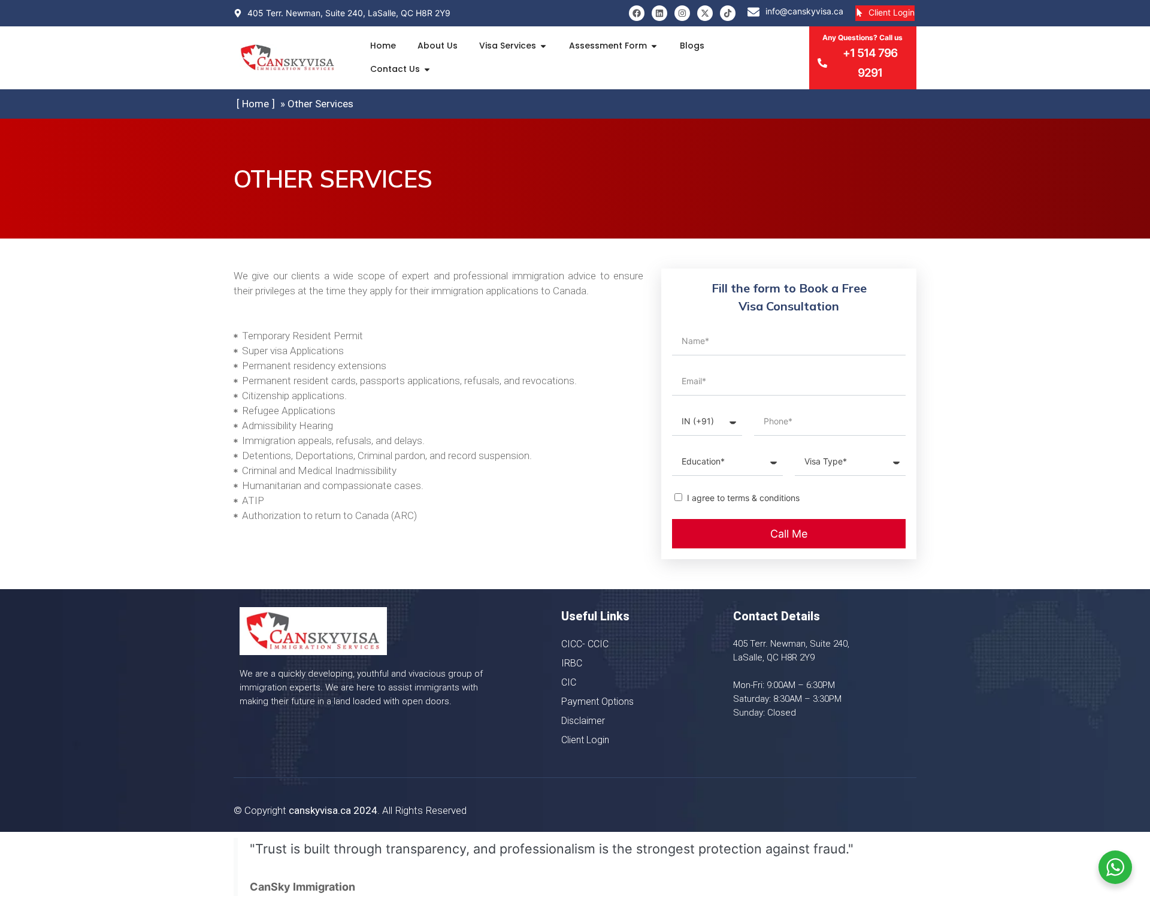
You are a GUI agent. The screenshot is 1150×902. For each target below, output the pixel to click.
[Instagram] (682, 13)
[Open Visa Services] (543, 46)
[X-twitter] (705, 13)
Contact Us (395, 69)
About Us (437, 46)
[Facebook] (636, 13)
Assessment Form (608, 46)
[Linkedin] (659, 13)
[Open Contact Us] (427, 69)
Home (383, 46)
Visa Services (507, 46)
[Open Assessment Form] (654, 46)
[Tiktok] (728, 13)
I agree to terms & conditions (743, 498)
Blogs (692, 46)
